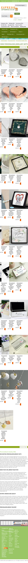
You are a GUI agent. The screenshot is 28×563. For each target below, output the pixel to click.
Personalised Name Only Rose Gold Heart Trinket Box (12, 106)
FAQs (10, 533)
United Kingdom (4, 40)
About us (18, 3)
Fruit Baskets (4, 31)
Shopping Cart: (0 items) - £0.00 (20, 17)
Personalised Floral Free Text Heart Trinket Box (12, 178)
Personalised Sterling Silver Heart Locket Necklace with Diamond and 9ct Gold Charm (19, 396)
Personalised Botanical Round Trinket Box (4, 213)
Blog (21, 3)
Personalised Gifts (20, 34)
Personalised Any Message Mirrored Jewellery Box (4, 359)
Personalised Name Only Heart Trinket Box (12, 72)
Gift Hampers (13, 31)
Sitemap (10, 540)
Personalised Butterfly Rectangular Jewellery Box (19, 285)
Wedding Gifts (23, 26)
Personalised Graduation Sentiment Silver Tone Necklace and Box (4, 324)
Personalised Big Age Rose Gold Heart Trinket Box (4, 142)
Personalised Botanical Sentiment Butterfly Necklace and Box (19, 178)
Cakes (3, 34)
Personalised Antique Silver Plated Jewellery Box (11, 358)
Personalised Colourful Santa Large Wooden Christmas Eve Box (12, 324)
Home (14, 3)
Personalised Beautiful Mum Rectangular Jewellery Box (11, 286)
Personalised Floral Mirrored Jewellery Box (19, 358)
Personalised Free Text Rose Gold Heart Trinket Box (19, 106)
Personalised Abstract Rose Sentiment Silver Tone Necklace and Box (19, 250)
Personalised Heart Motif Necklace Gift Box (4, 71)
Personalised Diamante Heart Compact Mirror (19, 72)
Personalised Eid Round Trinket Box (4, 248)
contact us (23, 1)
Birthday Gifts (12, 23)
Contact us (25, 3)
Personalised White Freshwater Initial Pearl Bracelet (12, 213)
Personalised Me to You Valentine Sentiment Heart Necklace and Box (19, 214)
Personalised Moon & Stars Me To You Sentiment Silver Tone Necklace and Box (4, 287)
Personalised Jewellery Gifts (21, 40)
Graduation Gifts (4, 23)
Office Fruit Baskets (15, 26)
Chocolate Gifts (10, 34)
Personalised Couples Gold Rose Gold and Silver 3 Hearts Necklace (4, 434)
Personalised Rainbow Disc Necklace (12, 140)
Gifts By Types (5, 36)
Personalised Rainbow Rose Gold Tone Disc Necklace (4, 178)
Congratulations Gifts (5, 26)
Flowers (20, 31)
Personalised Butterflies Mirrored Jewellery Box (19, 323)
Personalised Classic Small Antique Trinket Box (4, 106)
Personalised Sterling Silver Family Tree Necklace (12, 393)
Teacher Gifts (4, 29)
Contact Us (4, 549)
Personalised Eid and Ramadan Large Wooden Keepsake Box (12, 250)
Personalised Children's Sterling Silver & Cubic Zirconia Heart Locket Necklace (4, 395)
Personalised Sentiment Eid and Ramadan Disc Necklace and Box (19, 142)
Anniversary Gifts (19, 23)
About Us (11, 550)
